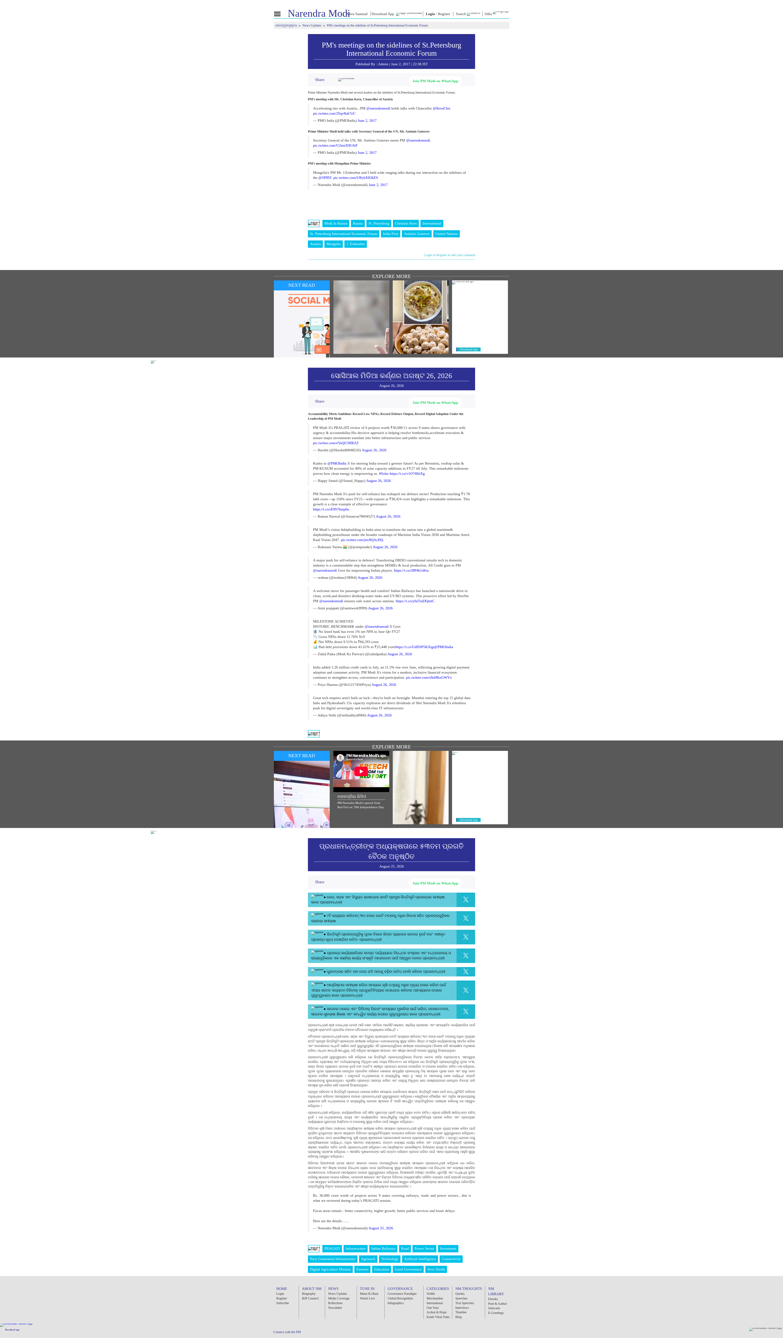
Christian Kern (406, 223)
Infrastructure (356, 1248)
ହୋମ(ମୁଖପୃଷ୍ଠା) (286, 25)
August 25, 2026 (380, 1228)
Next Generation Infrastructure (332, 1259)
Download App (469, 349)
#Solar (384, 473)
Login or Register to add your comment (449, 255)
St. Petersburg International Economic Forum (343, 234)
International (431, 223)
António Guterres (417, 234)
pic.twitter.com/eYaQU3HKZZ (336, 443)
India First (390, 234)
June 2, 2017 (367, 120)
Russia (358, 223)
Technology (389, 1259)
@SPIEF (325, 178)
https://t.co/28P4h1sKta (411, 570)
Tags (313, 223)
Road (405, 1248)
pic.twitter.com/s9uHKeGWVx (429, 677)
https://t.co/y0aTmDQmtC (415, 601)
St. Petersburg (378, 223)
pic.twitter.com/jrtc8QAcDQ (362, 540)
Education (381, 1269)
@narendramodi (378, 108)
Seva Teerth (436, 1269)
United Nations (446, 234)
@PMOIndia (336, 463)
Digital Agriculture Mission (330, 1269)
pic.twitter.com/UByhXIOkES (355, 178)
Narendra (319, 13)
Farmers (362, 1269)
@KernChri (441, 108)
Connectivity (451, 1259)
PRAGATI (332, 1248)
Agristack (368, 1259)
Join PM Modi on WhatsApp (435, 81)
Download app (12, 1329)
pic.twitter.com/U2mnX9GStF (335, 145)
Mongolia (333, 244)
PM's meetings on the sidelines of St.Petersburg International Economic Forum (391, 49)
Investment (448, 1248)
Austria (315, 244)
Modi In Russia (335, 223)
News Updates (312, 25)
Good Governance (408, 1269)
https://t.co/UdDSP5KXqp (414, 647)
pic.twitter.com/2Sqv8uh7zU (334, 113)
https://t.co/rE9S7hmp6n (331, 509)
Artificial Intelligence (420, 1259)
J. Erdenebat (355, 244)
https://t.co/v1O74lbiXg (407, 473)
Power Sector (424, 1248)
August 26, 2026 (374, 450)
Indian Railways (383, 1248)
